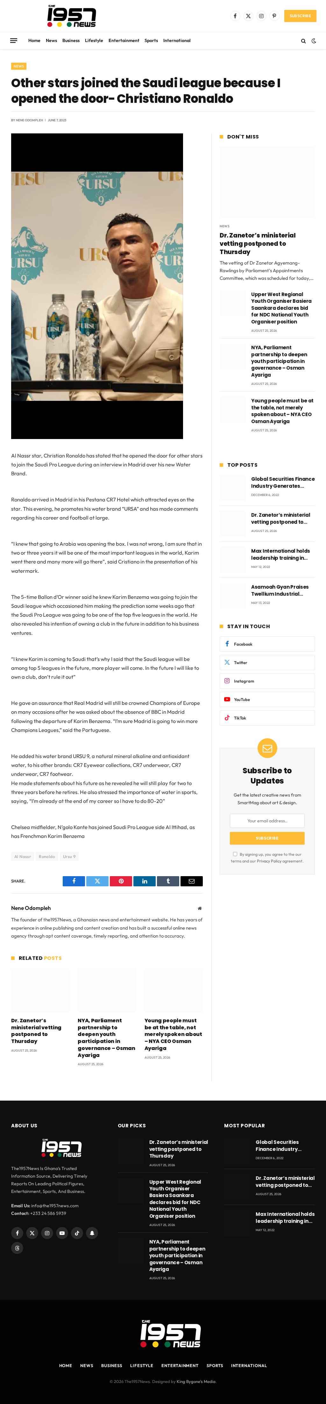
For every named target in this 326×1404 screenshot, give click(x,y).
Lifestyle (94, 40)
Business (71, 40)
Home (34, 40)
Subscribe (300, 15)
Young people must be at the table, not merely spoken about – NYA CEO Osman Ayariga (173, 1034)
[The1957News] (66, 16)
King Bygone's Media (196, 1381)
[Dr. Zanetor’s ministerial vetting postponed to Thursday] (40, 990)
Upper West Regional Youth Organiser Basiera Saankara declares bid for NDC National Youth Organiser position (281, 308)
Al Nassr (22, 856)
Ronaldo (47, 856)
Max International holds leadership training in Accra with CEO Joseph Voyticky (280, 554)
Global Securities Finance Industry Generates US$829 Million (283, 482)
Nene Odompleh (29, 120)
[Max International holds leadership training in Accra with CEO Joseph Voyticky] (232, 560)
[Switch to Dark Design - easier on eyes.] (313, 40)
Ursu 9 (69, 856)
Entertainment (124, 40)
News (51, 40)
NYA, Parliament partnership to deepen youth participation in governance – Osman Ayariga (106, 1038)
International (177, 40)
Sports (151, 40)
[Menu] (13, 40)
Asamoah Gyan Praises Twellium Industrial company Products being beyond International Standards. (282, 590)
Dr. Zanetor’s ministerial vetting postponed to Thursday (36, 1031)
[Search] (303, 40)
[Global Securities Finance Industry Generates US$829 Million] (232, 488)
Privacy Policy (269, 860)
